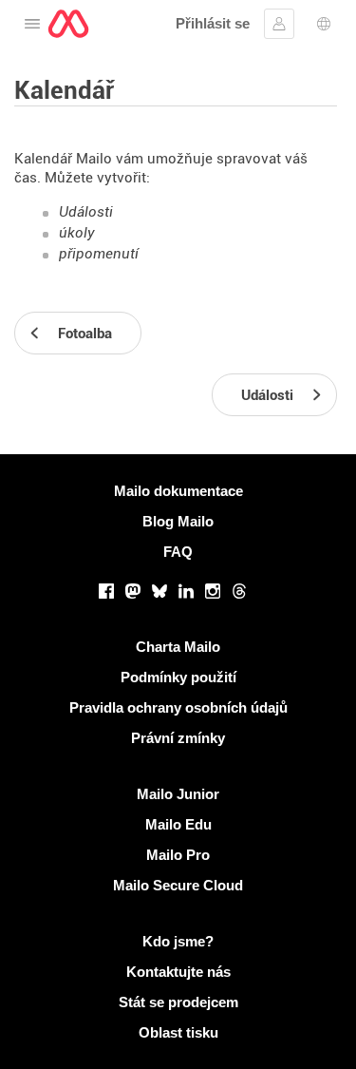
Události (86, 211)
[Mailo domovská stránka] (68, 24)
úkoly (77, 232)
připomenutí (99, 253)
